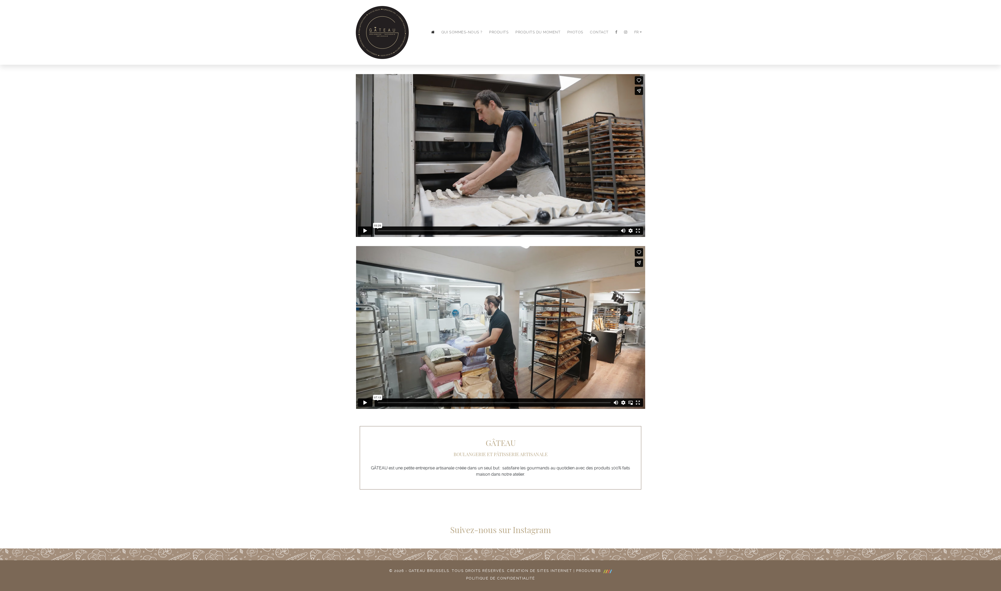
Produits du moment (537, 32)
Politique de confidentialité (500, 578)
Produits (499, 32)
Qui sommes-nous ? (462, 32)
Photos (575, 32)
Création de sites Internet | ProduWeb (554, 571)
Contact (599, 32)
